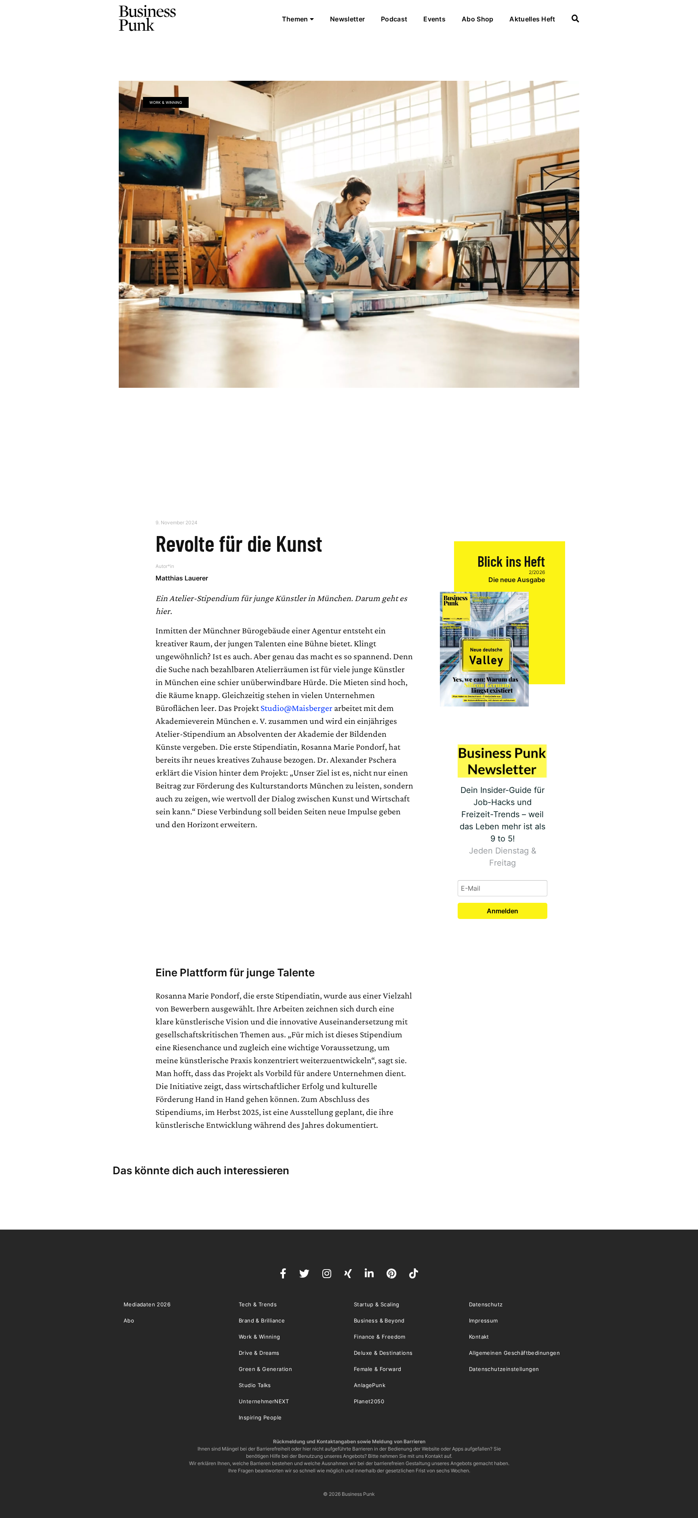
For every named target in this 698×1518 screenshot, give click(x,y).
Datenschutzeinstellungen (504, 1369)
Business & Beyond (379, 1320)
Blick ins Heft (511, 561)
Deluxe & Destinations (383, 1353)
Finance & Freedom (380, 1336)
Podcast (394, 19)
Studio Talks (255, 1385)
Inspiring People (260, 1417)
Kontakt (479, 1336)
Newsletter (347, 19)
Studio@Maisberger (296, 708)
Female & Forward (377, 1369)
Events (434, 19)
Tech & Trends (258, 1304)
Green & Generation (265, 1369)
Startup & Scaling (376, 1304)
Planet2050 (369, 1401)
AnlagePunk (369, 1385)
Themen (296, 19)
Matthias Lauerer (182, 578)
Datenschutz (485, 1304)
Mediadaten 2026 (147, 1304)
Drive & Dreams (259, 1353)
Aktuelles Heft (532, 19)
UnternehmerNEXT (264, 1401)
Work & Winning (165, 102)
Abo (129, 1320)
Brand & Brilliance (262, 1320)
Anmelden (502, 911)
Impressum (483, 1320)
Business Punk (148, 18)
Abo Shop (477, 19)
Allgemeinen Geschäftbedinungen (514, 1353)
